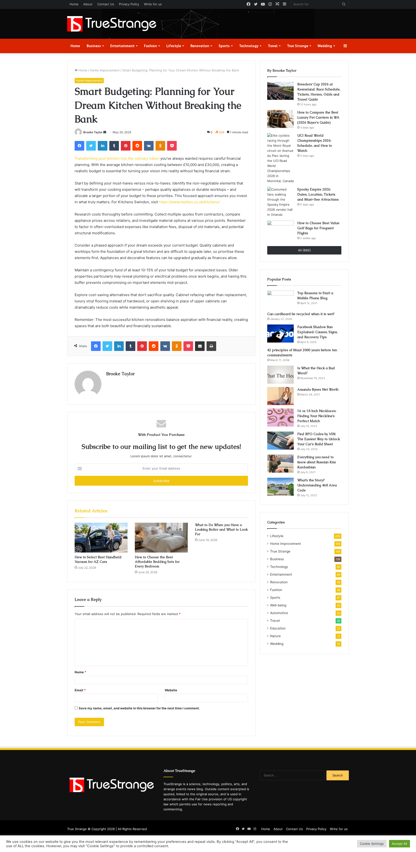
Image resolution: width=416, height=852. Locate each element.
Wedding (325, 46)
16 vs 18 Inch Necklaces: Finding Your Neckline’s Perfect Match (316, 416)
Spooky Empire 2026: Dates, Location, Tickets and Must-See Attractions (318, 194)
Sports (224, 46)
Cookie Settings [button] (372, 844)
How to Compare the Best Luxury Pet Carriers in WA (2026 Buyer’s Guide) (318, 117)
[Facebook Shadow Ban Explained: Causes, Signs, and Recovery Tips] (280, 333)
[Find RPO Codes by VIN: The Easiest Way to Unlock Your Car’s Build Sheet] (280, 441)
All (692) (304, 250)
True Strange (297, 46)
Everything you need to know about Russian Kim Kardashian (316, 462)
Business (94, 46)
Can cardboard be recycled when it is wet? (300, 314)
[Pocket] (172, 146)
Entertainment (122, 46)
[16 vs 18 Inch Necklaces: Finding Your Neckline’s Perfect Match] (280, 417)
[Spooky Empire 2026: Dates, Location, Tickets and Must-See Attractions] (280, 202)
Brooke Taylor (93, 132)
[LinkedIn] (102, 146)
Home (74, 4)
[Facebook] (79, 146)
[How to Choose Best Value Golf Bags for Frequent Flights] (280, 230)
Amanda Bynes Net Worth (317, 389)
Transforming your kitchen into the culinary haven (117, 158)
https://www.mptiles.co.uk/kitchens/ (189, 202)
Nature (275, 636)
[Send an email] (104, 132)
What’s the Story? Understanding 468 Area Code (317, 485)
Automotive (279, 613)
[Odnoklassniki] (160, 146)
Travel (273, 46)
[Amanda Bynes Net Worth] (280, 396)
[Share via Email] (200, 346)
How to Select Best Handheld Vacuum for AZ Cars (98, 559)
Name (80, 672)
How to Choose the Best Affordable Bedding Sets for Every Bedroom (157, 561)
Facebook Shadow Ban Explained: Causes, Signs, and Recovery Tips (317, 332)
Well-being (278, 605)
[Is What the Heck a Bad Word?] (280, 375)
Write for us (153, 4)
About (87, 4)
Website (171, 690)
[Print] (211, 346)
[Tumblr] (114, 146)
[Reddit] (137, 146)
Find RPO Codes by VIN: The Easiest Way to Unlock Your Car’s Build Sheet (318, 439)
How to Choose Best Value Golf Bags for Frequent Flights (318, 228)
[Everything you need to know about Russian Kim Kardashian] (280, 464)
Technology (248, 46)
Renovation (199, 46)
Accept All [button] (399, 844)
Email (80, 690)
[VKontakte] (149, 146)
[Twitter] (91, 146)
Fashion (150, 46)
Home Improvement (105, 70)
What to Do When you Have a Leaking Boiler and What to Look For (221, 529)
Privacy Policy (129, 4)
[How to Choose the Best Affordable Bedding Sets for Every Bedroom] (161, 538)
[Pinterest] (125, 146)
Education (278, 628)
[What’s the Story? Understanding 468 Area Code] (280, 487)
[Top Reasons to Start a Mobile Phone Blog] (280, 299)
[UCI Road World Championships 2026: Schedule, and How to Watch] (280, 158)
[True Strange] (111, 24)
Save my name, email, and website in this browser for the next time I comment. (139, 708)
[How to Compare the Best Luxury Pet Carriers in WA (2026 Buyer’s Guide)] (280, 119)
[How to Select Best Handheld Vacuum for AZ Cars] (101, 538)
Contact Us (105, 4)
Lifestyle (173, 46)
